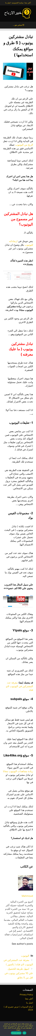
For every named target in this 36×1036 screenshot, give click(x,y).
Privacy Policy (26, 994)
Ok (24, 1033)
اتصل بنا (8, 3)
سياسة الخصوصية (18, 3)
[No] (33, 1029)
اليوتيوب (25, 955)
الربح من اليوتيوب (24, 144)
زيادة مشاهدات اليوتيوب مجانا (18, 771)
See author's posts (22, 943)
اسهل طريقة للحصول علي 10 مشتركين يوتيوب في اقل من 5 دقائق (18, 973)
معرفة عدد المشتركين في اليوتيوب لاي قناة (19, 686)
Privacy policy (16, 1033)
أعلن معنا (27, 3)
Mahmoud (27, 895)
